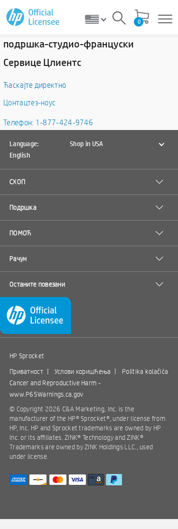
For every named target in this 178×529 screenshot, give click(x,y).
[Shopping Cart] (142, 17)
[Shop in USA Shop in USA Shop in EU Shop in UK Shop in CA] (99, 19)
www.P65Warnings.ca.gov (46, 394)
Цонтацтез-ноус (29, 103)
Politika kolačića (145, 371)
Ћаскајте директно (34, 85)
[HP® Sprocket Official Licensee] (33, 17)
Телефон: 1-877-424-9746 (48, 123)
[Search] (119, 19)
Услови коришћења (83, 371)
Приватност (26, 371)
